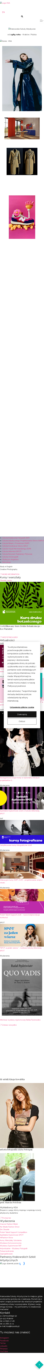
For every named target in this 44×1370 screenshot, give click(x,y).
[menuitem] (3, 12)
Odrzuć (22, 721)
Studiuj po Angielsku (10, 559)
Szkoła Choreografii (10, 557)
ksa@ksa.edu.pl (12, 1326)
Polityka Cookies (26, 1363)
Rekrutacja (6, 562)
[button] (3, 685)
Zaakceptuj (22, 714)
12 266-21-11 (8, 1324)
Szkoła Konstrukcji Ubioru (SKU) (15, 546)
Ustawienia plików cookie (22, 707)
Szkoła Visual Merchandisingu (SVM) (16, 549)
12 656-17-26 (9, 1321)
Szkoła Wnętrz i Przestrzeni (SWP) (15, 543)
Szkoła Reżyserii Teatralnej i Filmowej (17, 554)
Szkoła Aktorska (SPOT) (11, 551)
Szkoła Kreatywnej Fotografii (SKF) (16, 538)
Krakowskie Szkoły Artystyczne (21, 1)
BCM (12, 1357)
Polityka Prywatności (9, 1363)
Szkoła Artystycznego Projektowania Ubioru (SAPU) (23, 541)
